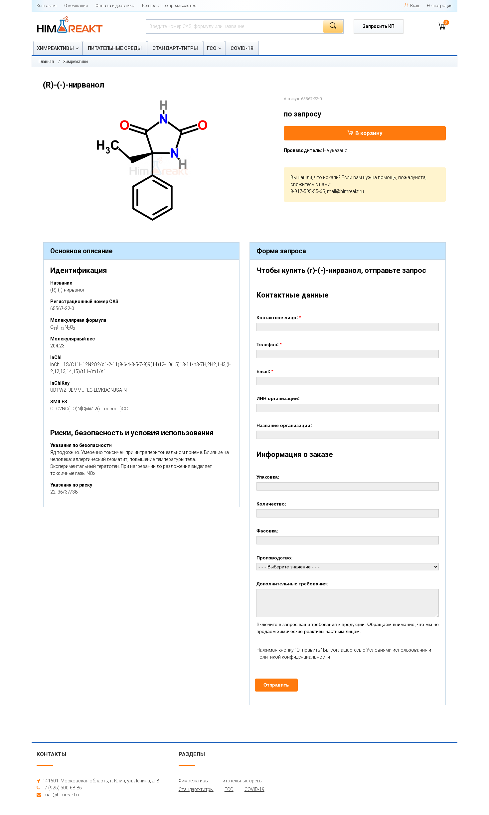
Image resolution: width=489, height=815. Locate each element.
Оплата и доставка (114, 5)
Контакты (47, 5)
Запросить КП (379, 26)
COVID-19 (242, 48)
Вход (414, 5)
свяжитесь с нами (310, 184)
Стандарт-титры (175, 48)
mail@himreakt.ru (345, 191)
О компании (76, 5)
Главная (46, 61)
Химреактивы (55, 48)
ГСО (212, 48)
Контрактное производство (169, 5)
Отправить (276, 685)
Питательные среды (115, 48)
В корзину (369, 133)
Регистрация (439, 5)
